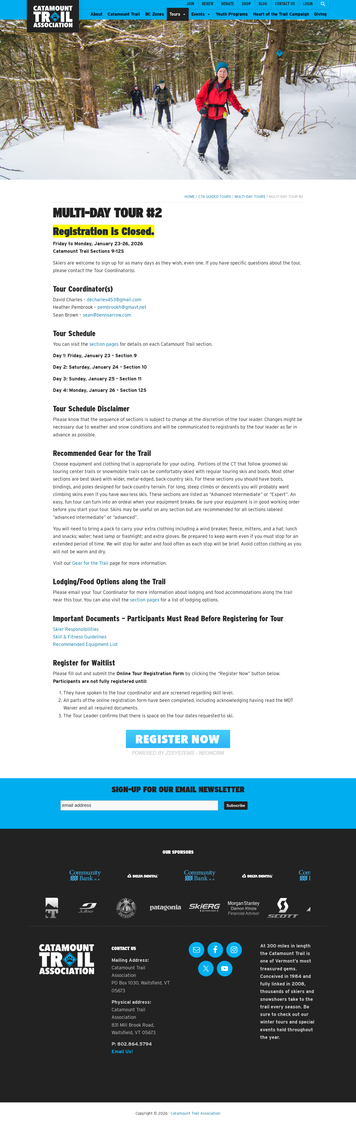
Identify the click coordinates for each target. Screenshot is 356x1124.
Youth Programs (232, 14)
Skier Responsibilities (76, 629)
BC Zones (154, 14)
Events (198, 14)
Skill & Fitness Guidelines (79, 636)
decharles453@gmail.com (114, 299)
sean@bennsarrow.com (107, 315)
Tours (174, 14)
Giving (320, 14)
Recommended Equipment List (85, 644)
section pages (104, 344)
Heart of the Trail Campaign (281, 14)
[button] (323, 4)
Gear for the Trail (90, 563)
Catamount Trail (124, 14)
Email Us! (122, 1051)
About (96, 14)
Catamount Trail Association (195, 1113)
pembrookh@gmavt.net (121, 307)
